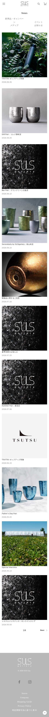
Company (24, 698)
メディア (14, 25)
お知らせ (38, 25)
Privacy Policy (24, 706)
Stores (24, 693)
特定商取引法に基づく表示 (24, 710)
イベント (38, 22)
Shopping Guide (24, 702)
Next (42, 630)
